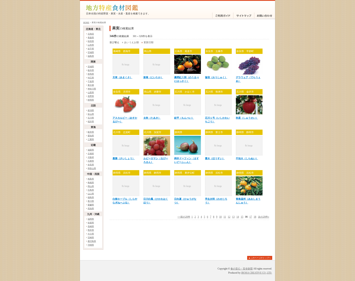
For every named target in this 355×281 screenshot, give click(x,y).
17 (250, 216)
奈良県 (91, 165)
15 (242, 216)
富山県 (91, 114)
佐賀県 (91, 223)
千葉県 (91, 81)
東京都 (91, 85)
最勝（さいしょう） (124, 158)
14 (237, 216)
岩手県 (91, 49)
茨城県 (91, 66)
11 (225, 216)
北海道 (91, 34)
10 (220, 216)
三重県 (91, 139)
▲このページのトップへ (259, 258)
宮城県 (91, 52)
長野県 (91, 96)
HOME (86, 22)
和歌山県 (92, 168)
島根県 (91, 182)
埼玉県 (91, 78)
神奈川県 (92, 89)
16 (246, 216)
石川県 (91, 118)
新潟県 (91, 110)
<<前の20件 (184, 216)
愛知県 (91, 136)
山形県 (91, 45)
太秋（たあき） (152, 117)
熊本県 (91, 230)
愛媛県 (91, 205)
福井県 (91, 121)
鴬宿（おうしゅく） (216, 77)
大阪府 (91, 157)
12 (229, 216)
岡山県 (91, 186)
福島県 (91, 56)
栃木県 (91, 70)
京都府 (91, 153)
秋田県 (91, 41)
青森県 (91, 37)
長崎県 (91, 226)
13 (233, 216)
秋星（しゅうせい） (247, 117)
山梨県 (91, 92)
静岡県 (91, 100)
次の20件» (263, 216)
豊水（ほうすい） (215, 158)
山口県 (91, 194)
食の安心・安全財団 (242, 268)
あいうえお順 (131, 42)
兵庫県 (91, 161)
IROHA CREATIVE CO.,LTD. (256, 272)
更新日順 (148, 42)
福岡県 (91, 219)
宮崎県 (91, 237)
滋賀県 (91, 150)
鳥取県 (91, 179)
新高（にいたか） (153, 77)
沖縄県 (91, 245)
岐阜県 (91, 132)
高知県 (91, 208)
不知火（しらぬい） (247, 158)
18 (255, 216)
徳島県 (91, 197)
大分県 (91, 234)
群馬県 (91, 74)
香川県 (91, 201)
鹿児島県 (92, 241)
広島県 (91, 190)
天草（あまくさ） (122, 77)
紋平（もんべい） (184, 117)
